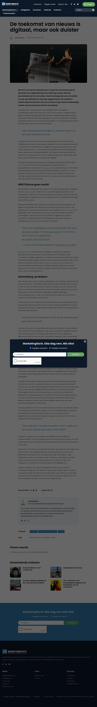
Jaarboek (47, 10)
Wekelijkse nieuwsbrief (59, 348)
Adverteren (38, 4)
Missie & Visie (63, 4)
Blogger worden (50, 4)
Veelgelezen (25, 10)
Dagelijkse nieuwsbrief (39, 348)
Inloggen (89, 4)
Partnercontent (9, 13)
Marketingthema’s (9, 10)
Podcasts (57, 10)
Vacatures (37, 10)
